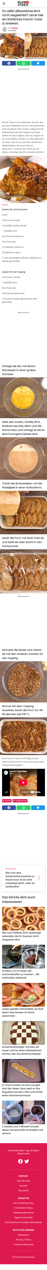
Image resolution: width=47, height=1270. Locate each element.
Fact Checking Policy (23, 1203)
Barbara (15, 28)
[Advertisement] (23, 94)
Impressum (23, 1234)
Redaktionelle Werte (23, 1212)
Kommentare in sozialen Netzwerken (23, 1222)
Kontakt (23, 1185)
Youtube (5, 205)
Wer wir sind (23, 1180)
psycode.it (23, 1190)
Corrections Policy (23, 1207)
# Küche (7, 800)
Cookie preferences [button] (23, 1244)
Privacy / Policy (23, 1239)
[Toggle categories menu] (4, 3)
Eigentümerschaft (23, 1217)
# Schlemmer (20, 800)
